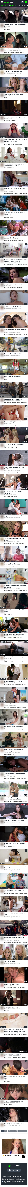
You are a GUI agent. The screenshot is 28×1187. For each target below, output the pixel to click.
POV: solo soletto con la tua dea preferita (13, 635)
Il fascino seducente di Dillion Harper (13, 1008)
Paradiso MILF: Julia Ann (10, 776)
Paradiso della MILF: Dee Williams (12, 963)
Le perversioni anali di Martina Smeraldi (13, 728)
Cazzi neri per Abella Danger (11, 238)
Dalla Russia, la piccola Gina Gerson (13, 1102)
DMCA (24, 1179)
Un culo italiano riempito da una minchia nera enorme (15, 586)
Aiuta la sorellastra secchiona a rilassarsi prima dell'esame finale (15, 140)
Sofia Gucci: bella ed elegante (12, 660)
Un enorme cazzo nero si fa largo (13, 681)
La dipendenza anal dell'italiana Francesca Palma (13, 263)
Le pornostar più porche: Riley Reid (13, 73)
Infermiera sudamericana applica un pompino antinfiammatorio (14, 165)
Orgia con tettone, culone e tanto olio (14, 444)
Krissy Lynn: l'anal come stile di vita (13, 752)
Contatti (4, 1178)
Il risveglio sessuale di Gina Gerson (13, 1101)
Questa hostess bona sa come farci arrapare (14, 938)
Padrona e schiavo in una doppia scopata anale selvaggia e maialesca (15, 260)
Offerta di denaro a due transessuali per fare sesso (15, 25)
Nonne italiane (8, 118)
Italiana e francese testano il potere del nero (15, 330)
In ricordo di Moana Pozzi (10, 985)
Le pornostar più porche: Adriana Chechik (13, 541)
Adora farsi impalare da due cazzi (13, 704)
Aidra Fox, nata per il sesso (11, 844)
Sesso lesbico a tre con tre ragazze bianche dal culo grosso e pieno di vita (14, 1030)
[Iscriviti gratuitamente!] (26, 2)
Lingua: (14, 1170)
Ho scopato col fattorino (10, 378)
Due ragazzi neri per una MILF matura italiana (14, 189)
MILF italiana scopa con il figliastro (13, 49)
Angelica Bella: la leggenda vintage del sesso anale (14, 213)
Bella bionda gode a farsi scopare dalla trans (14, 1077)
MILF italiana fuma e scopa (11, 798)
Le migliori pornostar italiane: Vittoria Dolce (13, 1125)
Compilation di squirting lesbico (13, 422)
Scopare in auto (8, 285)
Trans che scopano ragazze (11, 1080)
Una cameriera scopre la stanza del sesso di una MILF (15, 866)
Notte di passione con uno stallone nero (15, 843)
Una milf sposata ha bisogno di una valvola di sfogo (13, 750)
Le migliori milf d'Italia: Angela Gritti (13, 50)
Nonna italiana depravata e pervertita (14, 117)
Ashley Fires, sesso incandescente (13, 891)
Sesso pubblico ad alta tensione (13, 354)
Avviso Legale (17, 1178)
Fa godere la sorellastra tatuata (13, 307)
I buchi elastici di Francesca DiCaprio (13, 332)
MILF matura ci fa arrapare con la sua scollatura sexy (14, 492)
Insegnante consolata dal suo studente (15, 516)
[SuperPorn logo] (5, 2)
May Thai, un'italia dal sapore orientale (13, 470)
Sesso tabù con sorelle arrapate (12, 613)
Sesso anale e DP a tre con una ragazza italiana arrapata (15, 657)
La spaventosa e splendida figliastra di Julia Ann (14, 774)
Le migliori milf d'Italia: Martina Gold (13, 799)
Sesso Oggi (14, 5)
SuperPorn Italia (23, 5)
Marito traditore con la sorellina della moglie (14, 610)
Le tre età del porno (9, 961)
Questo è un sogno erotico (11, 1007)
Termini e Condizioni (10, 1178)
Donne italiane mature (10, 191)
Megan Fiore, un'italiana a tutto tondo (13, 588)
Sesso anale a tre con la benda (12, 1054)
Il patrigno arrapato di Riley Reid (13, 71)
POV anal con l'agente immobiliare (13, 726)
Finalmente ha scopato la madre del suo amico (15, 913)
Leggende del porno (9, 216)
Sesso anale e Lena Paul (10, 682)
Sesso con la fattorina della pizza (13, 376)
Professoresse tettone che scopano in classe (13, 517)
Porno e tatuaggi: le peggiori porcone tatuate (13, 308)
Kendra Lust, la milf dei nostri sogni (13, 916)
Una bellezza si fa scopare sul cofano (14, 284)
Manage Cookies (19, 1179)
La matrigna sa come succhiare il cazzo (15, 890)
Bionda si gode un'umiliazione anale (14, 1124)
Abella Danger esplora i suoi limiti (13, 237)
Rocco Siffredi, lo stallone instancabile (13, 400)
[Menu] (2, 2)
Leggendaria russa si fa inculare (13, 399)
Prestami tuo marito (9, 95)
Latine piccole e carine (10, 167)
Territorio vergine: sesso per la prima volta (13, 564)
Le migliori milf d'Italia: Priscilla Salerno (13, 1055)
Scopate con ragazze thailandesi (12, 822)
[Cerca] (22, 2)
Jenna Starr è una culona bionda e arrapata (13, 1032)
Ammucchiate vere (9, 446)
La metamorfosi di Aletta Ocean (12, 940)
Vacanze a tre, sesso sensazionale (13, 94)
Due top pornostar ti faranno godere (14, 634)
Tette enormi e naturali (10, 494)
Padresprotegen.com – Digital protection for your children (14, 1182)
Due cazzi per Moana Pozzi (11, 984)
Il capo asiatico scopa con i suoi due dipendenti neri (14, 468)
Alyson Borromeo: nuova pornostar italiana (13, 869)
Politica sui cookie (11, 1179)
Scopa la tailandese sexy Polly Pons (14, 820)
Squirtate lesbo (8, 423)
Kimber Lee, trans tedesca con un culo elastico (13, 27)
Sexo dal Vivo (5, 5)
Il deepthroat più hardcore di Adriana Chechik (14, 539)
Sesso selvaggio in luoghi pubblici (12, 355)
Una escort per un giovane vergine (13, 563)
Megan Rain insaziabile (10, 705)
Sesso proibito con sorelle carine (12, 142)
